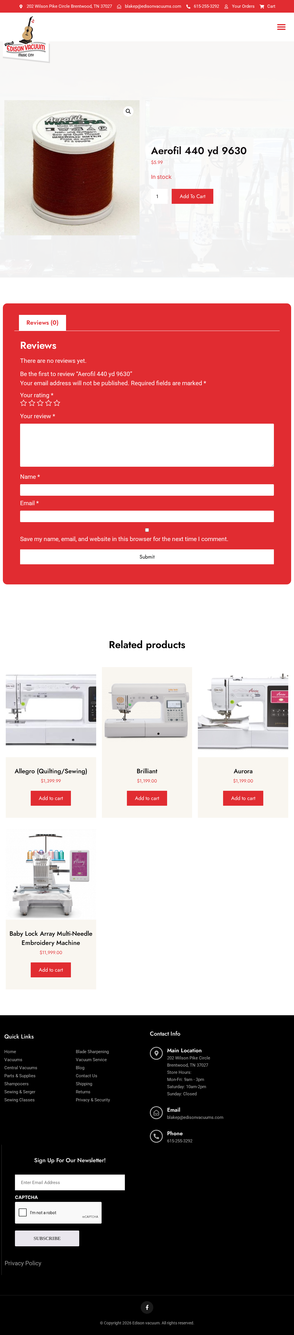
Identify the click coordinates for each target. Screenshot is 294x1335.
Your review (37, 416)
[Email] (156, 1112)
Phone (175, 1133)
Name (30, 477)
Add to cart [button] (51, 798)
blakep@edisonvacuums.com (195, 1117)
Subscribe (47, 1238)
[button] (281, 27)
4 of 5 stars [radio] (48, 403)
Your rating (36, 395)
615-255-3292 (179, 1141)
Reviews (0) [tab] (42, 322)
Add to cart (192, 196)
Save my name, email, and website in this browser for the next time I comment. (124, 539)
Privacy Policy (23, 1263)
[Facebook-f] (147, 1307)
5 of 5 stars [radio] (56, 403)
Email (29, 503)
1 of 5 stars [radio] (23, 403)
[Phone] (156, 1136)
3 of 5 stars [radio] (40, 403)
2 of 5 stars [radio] (31, 403)
